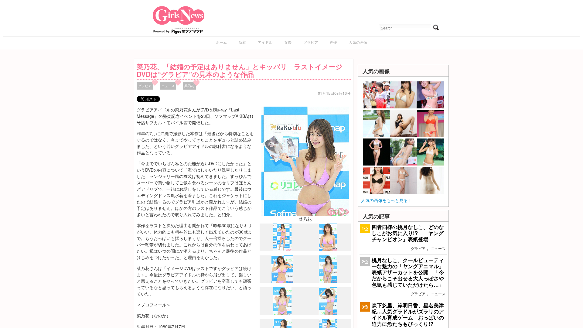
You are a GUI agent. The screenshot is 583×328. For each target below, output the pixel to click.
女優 (288, 42)
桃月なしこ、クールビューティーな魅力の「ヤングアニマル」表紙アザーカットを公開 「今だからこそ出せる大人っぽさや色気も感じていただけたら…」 (408, 272)
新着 (242, 42)
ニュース (168, 85)
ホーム (221, 42)
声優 (333, 42)
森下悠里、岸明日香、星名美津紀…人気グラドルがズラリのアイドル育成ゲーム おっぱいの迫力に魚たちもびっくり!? (408, 314)
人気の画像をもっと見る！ (386, 200)
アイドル (265, 42)
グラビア (310, 42)
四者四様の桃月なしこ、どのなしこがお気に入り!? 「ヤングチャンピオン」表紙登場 (408, 233)
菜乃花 (189, 85)
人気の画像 (358, 42)
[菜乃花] (305, 161)
